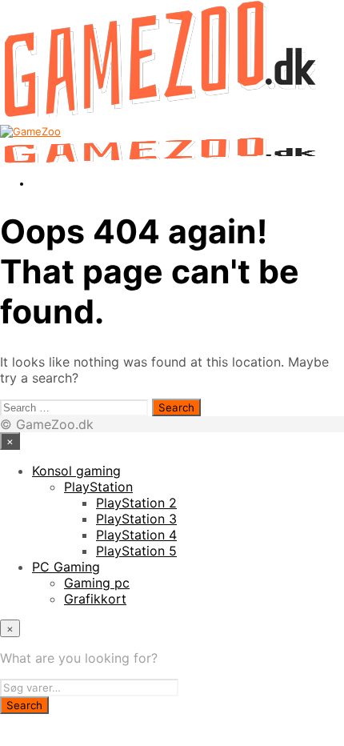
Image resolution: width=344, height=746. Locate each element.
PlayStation (98, 487)
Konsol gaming (76, 471)
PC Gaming (66, 567)
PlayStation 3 (136, 519)
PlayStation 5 (136, 551)
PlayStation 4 (136, 535)
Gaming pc (97, 583)
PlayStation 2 (136, 503)
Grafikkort (95, 599)
